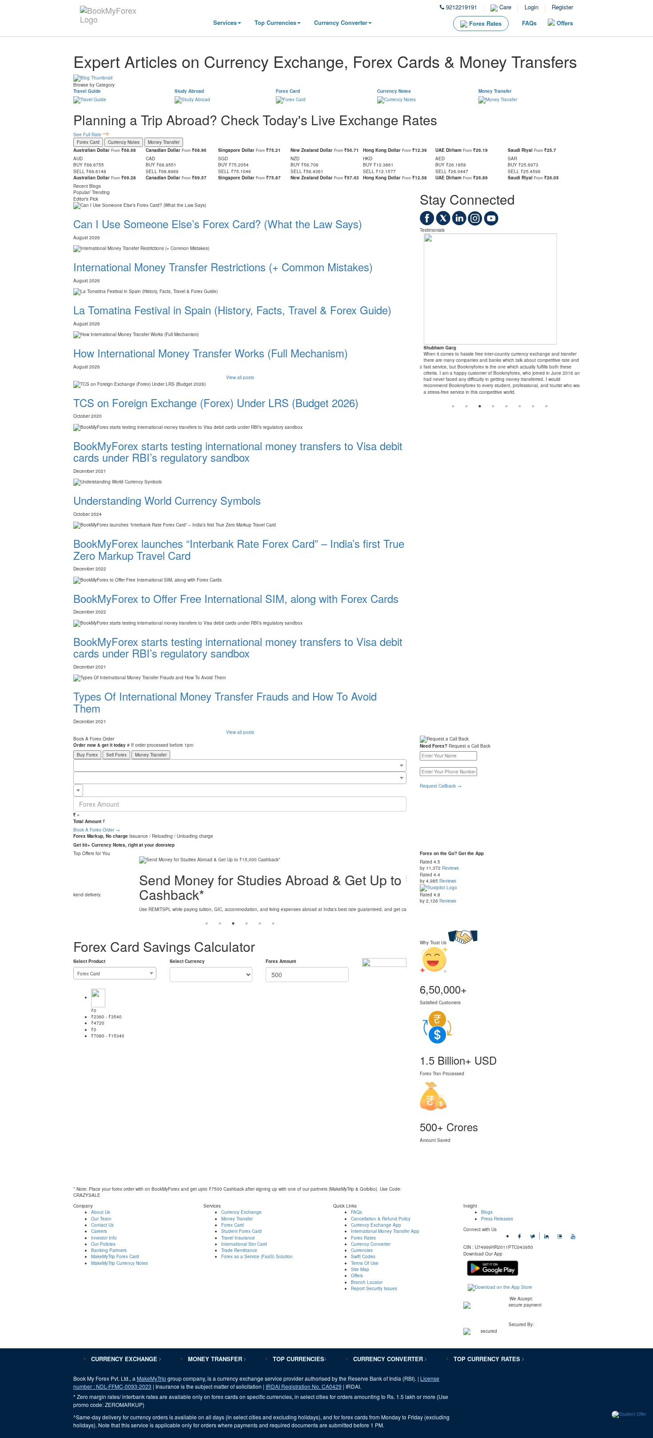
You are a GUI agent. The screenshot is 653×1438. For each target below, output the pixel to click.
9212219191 (460, 7)
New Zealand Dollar (312, 150)
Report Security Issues (374, 1288)
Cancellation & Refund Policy (380, 1219)
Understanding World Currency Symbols (167, 500)
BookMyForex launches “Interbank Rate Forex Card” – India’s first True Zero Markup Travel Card (238, 549)
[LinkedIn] (460, 224)
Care (504, 7)
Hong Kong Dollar (382, 150)
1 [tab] (453, 406)
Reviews (450, 868)
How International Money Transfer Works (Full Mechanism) (210, 352)
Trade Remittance (239, 1250)
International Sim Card (244, 1244)
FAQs (529, 23)
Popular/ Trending (91, 192)
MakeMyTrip (151, 1378)
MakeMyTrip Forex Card (115, 1256)
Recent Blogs (87, 186)
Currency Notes (394, 91)
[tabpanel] (500, 317)
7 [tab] (533, 406)
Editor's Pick (85, 199)
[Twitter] (444, 224)
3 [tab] (479, 406)
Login (531, 7)
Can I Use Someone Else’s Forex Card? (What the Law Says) (217, 223)
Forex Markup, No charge (100, 836)
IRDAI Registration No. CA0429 (304, 1386)
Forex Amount (281, 961)
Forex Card (288, 91)
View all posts (240, 377)
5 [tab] (506, 406)
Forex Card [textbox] (88, 974)
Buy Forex (87, 755)
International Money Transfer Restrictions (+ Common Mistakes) (223, 266)
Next (586, 78)
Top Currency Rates (488, 1359)
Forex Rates (484, 23)
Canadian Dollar (163, 150)
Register (562, 7)
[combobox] (239, 765)
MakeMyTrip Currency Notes (119, 1263)
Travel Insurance (238, 1238)
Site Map (360, 1269)
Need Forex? (433, 746)
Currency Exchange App (376, 1225)
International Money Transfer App (385, 1231)
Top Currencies (275, 22)
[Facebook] (428, 224)
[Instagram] (476, 224)
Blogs (487, 1212)
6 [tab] (519, 406)
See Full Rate (88, 134)
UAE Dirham (448, 150)
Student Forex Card (241, 1231)
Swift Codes (363, 1256)
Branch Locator (366, 1282)
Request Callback (441, 786)
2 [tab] (466, 406)
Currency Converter (340, 22)
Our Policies (103, 1244)
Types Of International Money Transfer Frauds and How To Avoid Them (225, 701)
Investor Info (104, 1238)
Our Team (101, 1219)
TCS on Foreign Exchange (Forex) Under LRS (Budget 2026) (215, 402)
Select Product (89, 961)
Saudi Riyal (520, 150)
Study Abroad (189, 91)
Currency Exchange (241, 1212)
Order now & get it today (99, 745)
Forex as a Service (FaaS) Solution (257, 1256)
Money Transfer (495, 91)
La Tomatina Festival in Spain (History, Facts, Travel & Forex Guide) (232, 309)
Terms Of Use (364, 1263)
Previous (66, 78)
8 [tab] (546, 406)
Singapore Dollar (236, 150)
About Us (100, 1212)
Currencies (362, 1250)
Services (225, 22)
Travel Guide (87, 91)
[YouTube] (491, 224)
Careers (99, 1231)
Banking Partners (109, 1250)
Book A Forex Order (96, 830)
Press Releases (497, 1219)
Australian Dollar (91, 150)
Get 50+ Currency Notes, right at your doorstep (124, 845)
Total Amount (87, 821)
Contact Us (102, 1225)
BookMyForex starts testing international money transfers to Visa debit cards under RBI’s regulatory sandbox (237, 451)
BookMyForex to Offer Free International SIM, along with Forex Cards (235, 598)
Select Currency (187, 961)
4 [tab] (493, 406)
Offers (565, 23)
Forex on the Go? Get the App (452, 853)
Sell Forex (116, 755)
